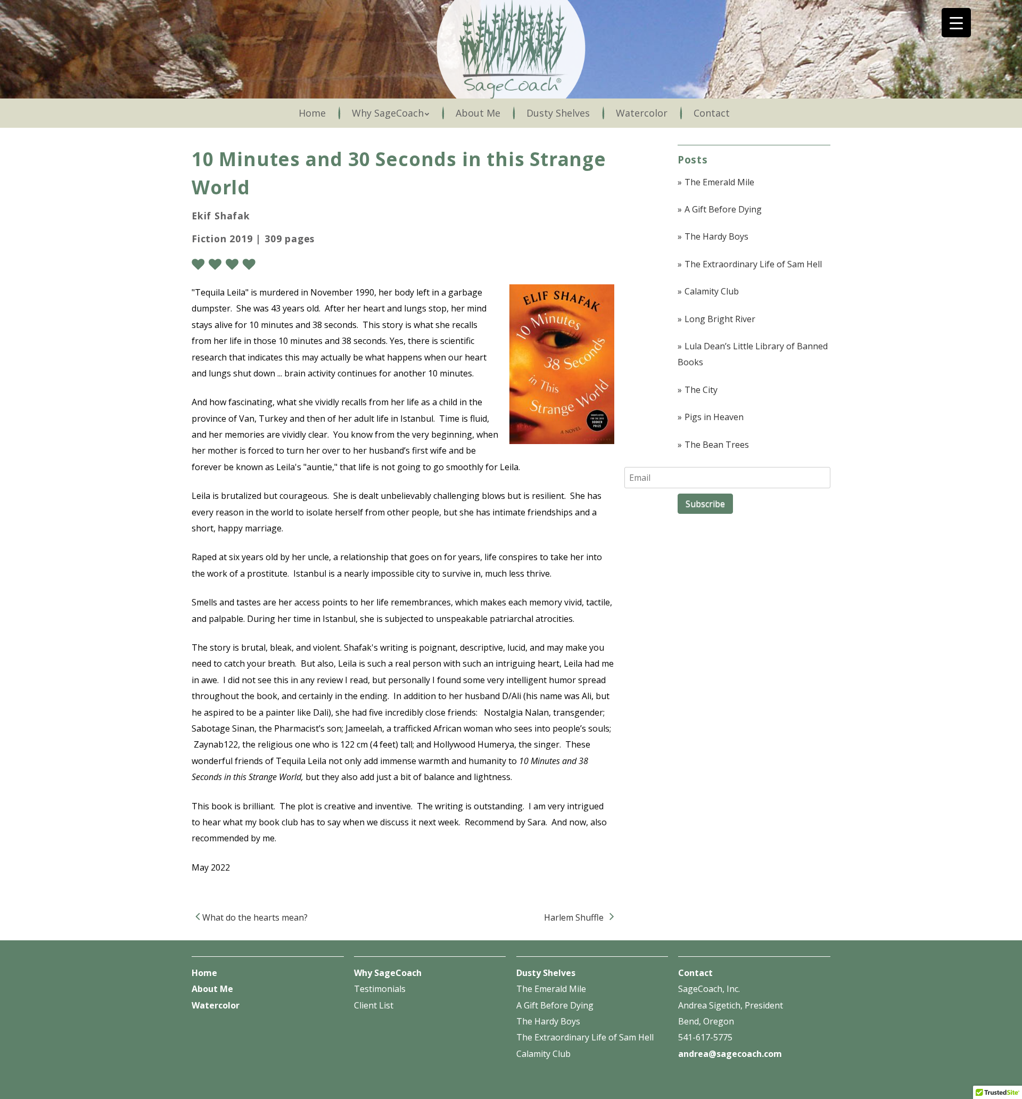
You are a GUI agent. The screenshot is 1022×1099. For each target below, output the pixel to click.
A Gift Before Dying (723, 209)
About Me (478, 112)
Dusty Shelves (558, 112)
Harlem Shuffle (575, 917)
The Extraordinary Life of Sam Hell (753, 264)
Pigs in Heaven (714, 417)
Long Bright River (720, 319)
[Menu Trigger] (956, 22)
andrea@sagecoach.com (730, 1054)
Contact (712, 112)
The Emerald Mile (719, 182)
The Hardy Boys (716, 236)
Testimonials (380, 989)
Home (312, 112)
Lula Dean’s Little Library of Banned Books (753, 354)
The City (701, 390)
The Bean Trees (717, 444)
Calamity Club (712, 291)
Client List (373, 1005)
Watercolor (641, 112)
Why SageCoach (388, 112)
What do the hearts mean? (254, 917)
